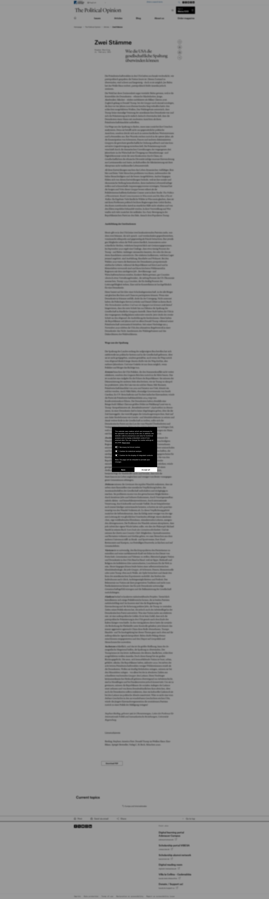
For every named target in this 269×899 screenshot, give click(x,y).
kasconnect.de (164, 859)
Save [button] (123, 470)
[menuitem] (77, 18)
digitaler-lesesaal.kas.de (168, 869)
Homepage (78, 27)
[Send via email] (180, 52)
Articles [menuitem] (118, 18)
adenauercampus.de (166, 840)
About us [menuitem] (159, 18)
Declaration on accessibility (129, 896)
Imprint (77, 896)
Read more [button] (126, 442)
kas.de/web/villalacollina (168, 878)
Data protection (91, 896)
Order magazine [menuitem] (186, 18)
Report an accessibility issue (160, 896)
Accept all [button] (146, 470)
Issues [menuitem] (97, 18)
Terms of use (107, 896)
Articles (106, 27)
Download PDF (112, 763)
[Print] (180, 47)
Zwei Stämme (117, 27)
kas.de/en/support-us (167, 888)
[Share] (180, 58)
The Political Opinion (93, 27)
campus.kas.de (164, 849)
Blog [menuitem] (138, 18)
